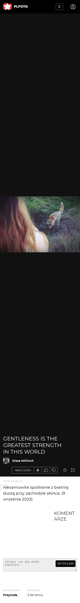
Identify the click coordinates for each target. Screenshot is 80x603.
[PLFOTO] (15, 6)
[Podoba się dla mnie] (46, 470)
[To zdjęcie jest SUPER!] (38, 470)
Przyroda (10, 595)
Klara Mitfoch (23, 461)
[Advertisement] (28, 532)
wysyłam (65, 563)
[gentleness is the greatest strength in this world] (6, 461)
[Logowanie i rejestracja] (73, 7)
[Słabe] (54, 470)
